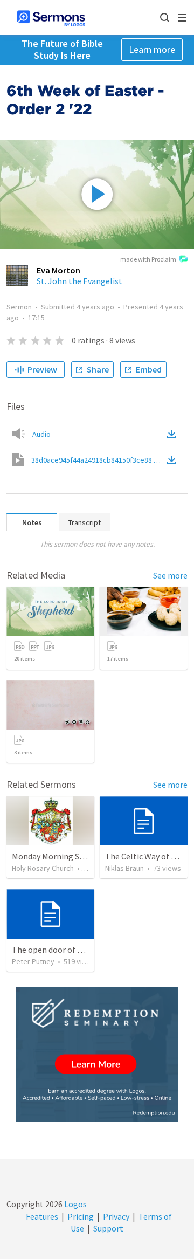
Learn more (152, 49)
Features (42, 1216)
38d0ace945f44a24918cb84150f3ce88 (98, 460)
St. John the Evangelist (79, 281)
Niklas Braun (124, 868)
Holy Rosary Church (43, 868)
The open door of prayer (56, 949)
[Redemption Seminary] (97, 1054)
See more (170, 575)
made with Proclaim (148, 259)
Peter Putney (33, 961)
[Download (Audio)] (173, 434)
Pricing (80, 1216)
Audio (41, 434)
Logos (75, 1204)
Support (108, 1228)
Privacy (116, 1216)
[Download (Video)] (173, 460)
